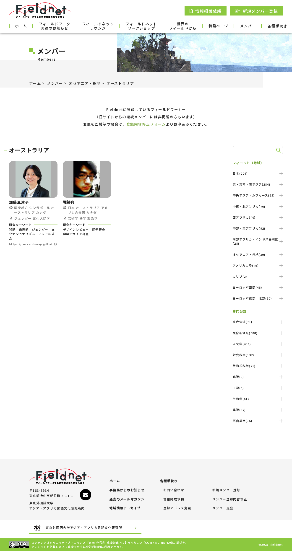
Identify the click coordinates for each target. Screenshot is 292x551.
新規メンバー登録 (226, 490)
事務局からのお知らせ (127, 490)
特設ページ (218, 25)
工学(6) (238, 388)
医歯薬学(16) (242, 421)
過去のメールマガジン (127, 499)
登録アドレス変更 (177, 508)
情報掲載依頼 (173, 499)
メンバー (248, 25)
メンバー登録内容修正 (229, 499)
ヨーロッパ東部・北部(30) (252, 298)
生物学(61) (241, 399)
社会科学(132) (243, 355)
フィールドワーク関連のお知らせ (54, 26)
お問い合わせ (173, 490)
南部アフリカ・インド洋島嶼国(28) (255, 241)
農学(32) (239, 410)
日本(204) (240, 173)
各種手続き (277, 25)
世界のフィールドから (183, 26)
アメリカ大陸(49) (246, 265)
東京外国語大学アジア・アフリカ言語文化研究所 (84, 527)
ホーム (21, 25)
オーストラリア (120, 83)
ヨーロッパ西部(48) (247, 287)
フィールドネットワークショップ (141, 26)
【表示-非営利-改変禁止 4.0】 (107, 542)
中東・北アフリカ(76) (249, 206)
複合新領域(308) (245, 333)
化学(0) (238, 377)
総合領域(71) (242, 322)
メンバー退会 (222, 508)
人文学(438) (242, 344)
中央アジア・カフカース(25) (254, 195)
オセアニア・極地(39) (249, 254)
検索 (278, 150)
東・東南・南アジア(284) (251, 184)
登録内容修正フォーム (146, 124)
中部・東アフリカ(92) (249, 228)
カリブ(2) (240, 276)
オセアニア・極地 (84, 83)
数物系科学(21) (244, 366)
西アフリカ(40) (244, 217)
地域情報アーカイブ (125, 508)
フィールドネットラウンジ (98, 26)
